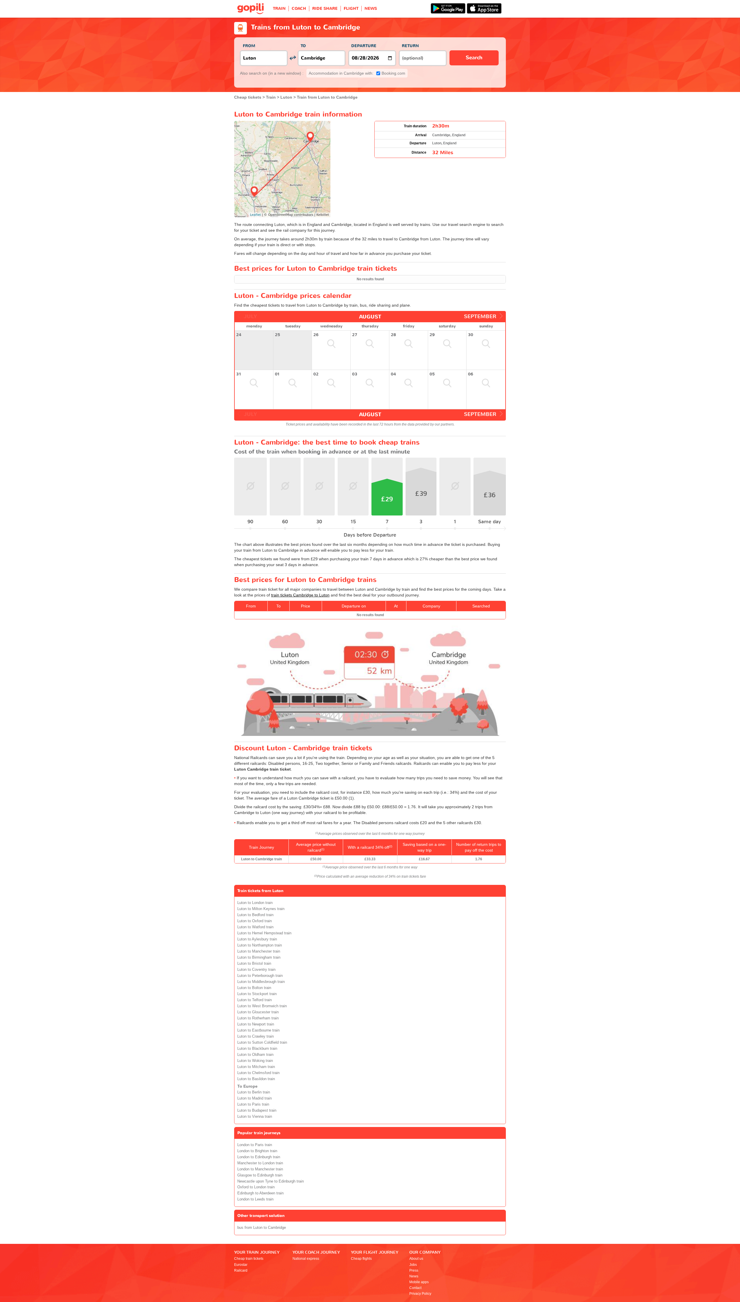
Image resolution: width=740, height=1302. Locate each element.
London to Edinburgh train (258, 1157)
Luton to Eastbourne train (258, 1030)
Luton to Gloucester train (258, 1012)
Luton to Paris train (253, 1104)
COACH (299, 8)
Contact (415, 1288)
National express (306, 1259)
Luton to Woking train (255, 1061)
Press (413, 1270)
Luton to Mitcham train (256, 1067)
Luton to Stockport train (257, 994)
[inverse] (293, 58)
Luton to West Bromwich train (262, 1006)
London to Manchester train (260, 1169)
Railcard (240, 1270)
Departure (363, 46)
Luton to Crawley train (255, 1036)
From (249, 46)
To (303, 46)
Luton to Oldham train (255, 1055)
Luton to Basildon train (256, 1079)
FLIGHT (351, 8)
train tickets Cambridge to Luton (300, 595)
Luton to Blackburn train (257, 1049)
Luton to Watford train (255, 927)
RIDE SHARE (325, 8)
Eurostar (240, 1265)
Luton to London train (255, 903)
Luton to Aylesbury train (257, 939)
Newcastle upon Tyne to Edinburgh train (270, 1181)
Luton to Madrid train (254, 1098)
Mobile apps (419, 1282)
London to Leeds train (255, 1199)
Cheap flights (361, 1259)
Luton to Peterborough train (260, 976)
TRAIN (279, 8)
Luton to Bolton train (254, 988)
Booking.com (357, 73)
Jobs (413, 1265)
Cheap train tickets (248, 1259)
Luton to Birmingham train (258, 957)
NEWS (371, 8)
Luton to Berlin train (253, 1092)
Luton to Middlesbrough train (261, 982)
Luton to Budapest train (256, 1110)
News (413, 1276)
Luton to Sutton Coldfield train (262, 1043)
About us (416, 1259)
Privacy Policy (420, 1294)
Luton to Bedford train (255, 915)
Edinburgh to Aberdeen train (260, 1193)
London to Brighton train (257, 1151)
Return (410, 46)
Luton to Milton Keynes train (260, 909)
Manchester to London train (260, 1163)
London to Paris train (254, 1145)
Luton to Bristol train (254, 964)
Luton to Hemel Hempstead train (264, 933)
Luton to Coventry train (256, 970)
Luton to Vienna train (254, 1117)
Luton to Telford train (254, 1000)
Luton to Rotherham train (258, 1018)
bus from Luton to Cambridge (261, 1228)
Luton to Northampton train (259, 945)
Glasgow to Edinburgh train (259, 1175)
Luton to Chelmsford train (258, 1073)
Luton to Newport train (255, 1024)
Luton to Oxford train (254, 921)
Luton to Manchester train (258, 951)
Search (474, 57)
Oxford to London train (256, 1187)
